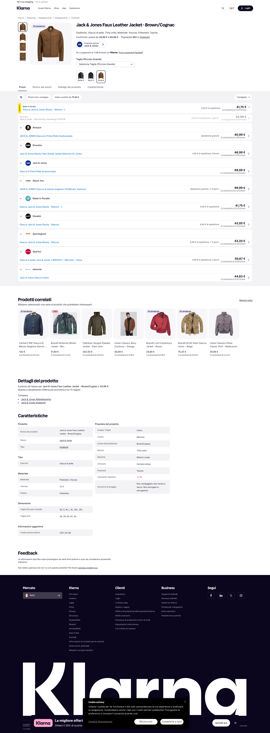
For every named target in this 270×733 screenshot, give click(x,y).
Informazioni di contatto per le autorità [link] (86, 641)
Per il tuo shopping (25, 2)
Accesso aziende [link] (169, 598)
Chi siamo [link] (73, 594)
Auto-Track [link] (74, 633)
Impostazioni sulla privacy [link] (127, 624)
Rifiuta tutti (145, 721)
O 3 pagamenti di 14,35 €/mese (233, 226)
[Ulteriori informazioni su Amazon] (21, 127)
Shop (56, 8)
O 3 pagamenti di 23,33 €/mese (232, 173)
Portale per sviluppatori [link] (172, 607)
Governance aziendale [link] (79, 646)
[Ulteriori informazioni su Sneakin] (21, 216)
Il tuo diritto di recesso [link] (125, 628)
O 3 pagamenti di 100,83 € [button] (93, 355)
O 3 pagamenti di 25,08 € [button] (188, 355)
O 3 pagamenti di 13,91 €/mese (234, 110)
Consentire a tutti (172, 721)
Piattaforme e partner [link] (171, 615)
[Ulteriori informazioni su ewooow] (21, 269)
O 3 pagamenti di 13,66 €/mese (233, 137)
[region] (136, 713)
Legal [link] (71, 603)
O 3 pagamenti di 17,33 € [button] (61, 355)
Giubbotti (145, 37)
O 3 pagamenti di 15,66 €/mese (233, 155)
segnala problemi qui (87, 568)
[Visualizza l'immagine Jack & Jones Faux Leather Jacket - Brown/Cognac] (22, 27)
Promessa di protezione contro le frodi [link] (132, 620)
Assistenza (74, 8)
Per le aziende (41, 2)
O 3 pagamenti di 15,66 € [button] (124, 355)
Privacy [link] (72, 611)
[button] (232, 8)
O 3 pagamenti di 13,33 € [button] (220, 355)
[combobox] (105, 64)
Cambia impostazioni (100, 721)
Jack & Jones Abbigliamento (36, 399)
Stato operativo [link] (168, 611)
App (64, 8)
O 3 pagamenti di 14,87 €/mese (233, 279)
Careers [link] (72, 598)
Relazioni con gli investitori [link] (81, 650)
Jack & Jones (66, 440)
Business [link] (168, 588)
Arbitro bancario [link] (122, 615)
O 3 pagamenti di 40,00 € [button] (29, 355)
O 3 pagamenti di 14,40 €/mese (232, 244)
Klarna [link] (21, 18)
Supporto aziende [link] (169, 594)
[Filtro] (21, 97)
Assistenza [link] (120, 594)
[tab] (22, 87)
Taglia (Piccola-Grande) (89, 59)
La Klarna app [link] (121, 603)
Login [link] (117, 598)
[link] (211, 595)
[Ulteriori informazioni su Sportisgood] (21, 234)
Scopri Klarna (44, 8)
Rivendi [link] (72, 624)
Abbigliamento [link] (45, 18)
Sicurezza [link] (73, 615)
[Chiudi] (185, 701)
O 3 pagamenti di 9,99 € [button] (155, 355)
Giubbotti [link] (75, 18)
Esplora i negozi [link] (122, 607)
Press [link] (71, 607)
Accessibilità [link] (74, 628)
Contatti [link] (72, 637)
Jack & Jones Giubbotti (33, 402)
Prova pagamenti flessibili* (131, 52)
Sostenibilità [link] (74, 620)
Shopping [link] (31, 18)
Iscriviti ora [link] (221, 722)
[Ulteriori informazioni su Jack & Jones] (21, 163)
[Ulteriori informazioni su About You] (21, 181)
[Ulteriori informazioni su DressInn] (21, 145)
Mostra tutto (246, 300)
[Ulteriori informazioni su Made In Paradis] (21, 198)
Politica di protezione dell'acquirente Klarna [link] (135, 611)
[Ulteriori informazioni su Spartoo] (21, 251)
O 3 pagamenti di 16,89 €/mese (233, 261)
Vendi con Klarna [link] (169, 603)
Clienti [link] (120, 588)
